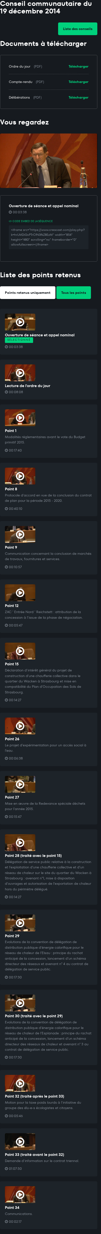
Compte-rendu (20, 81)
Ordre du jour (19, 66)
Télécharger (78, 66)
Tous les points (73, 292)
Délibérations (19, 97)
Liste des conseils (77, 28)
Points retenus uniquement (27, 292)
